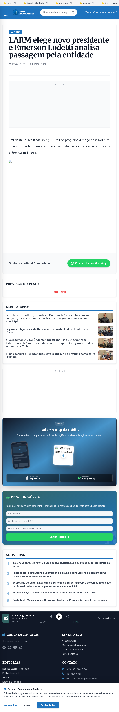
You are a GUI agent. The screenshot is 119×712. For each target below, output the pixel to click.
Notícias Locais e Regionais (15, 669)
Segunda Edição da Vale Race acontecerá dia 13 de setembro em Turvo (54, 592)
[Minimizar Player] (114, 618)
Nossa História (69, 641)
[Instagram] (9, 647)
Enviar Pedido (58, 536)
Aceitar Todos (48, 705)
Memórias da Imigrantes (74, 645)
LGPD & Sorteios (70, 654)
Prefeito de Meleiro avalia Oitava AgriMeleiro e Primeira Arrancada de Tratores (60, 600)
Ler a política (10, 705)
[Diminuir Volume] (51, 616)
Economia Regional (11, 682)
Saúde (5, 677)
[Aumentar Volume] (67, 616)
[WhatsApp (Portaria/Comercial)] (20, 647)
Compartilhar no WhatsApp (90, 263)
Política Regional (10, 673)
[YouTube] (15, 647)
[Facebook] (4, 647)
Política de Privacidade (73, 649)
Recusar (27, 705)
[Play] (59, 616)
